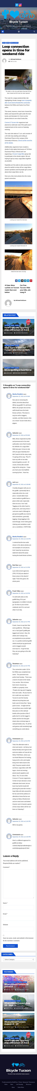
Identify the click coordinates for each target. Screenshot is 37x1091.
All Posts (7, 325)
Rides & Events (14, 42)
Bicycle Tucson (18, 21)
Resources (28, 1084)
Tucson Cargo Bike (18, 154)
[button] (34, 31)
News (8, 42)
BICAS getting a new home (17, 370)
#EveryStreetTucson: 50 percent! (16, 985)
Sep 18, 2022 (9, 989)
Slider (16, 325)
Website (5, 924)
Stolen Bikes (21, 1087)
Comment (6, 867)
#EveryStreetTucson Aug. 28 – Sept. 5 (17, 1004)
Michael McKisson (16, 59)
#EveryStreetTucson (10, 982)
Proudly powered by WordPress (10, 1082)
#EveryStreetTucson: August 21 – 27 (15, 1023)
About (13, 1087)
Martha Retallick (17, 394)
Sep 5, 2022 (9, 1008)
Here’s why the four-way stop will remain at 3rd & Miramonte (16, 329)
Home (5, 1084)
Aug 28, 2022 (10, 1027)
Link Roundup (19, 1084)
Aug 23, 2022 (10, 1046)
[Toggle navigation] (19, 31)
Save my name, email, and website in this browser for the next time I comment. (18, 939)
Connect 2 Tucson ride (11, 122)
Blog (4, 42)
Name (5, 903)
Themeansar (32, 1082)
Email (5, 914)
